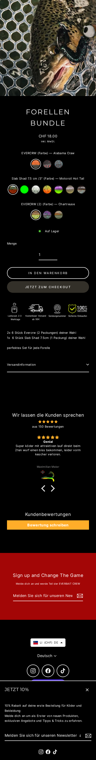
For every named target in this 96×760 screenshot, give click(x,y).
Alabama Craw (36, 164)
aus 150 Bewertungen (48, 426)
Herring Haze (81, 189)
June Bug (47, 215)
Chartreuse (36, 215)
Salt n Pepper (36, 189)
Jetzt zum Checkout (48, 287)
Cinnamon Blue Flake (58, 164)
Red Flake (47, 164)
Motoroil (58, 215)
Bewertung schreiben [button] (48, 525)
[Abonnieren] (87, 735)
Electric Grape (58, 189)
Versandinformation (21, 364)
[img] (48, 421)
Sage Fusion (70, 189)
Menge (12, 243)
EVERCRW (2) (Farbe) (48, 204)
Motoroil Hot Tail (13, 189)
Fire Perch (47, 189)
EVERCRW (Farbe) (48, 153)
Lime (24, 189)
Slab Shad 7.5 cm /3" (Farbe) (48, 178)
